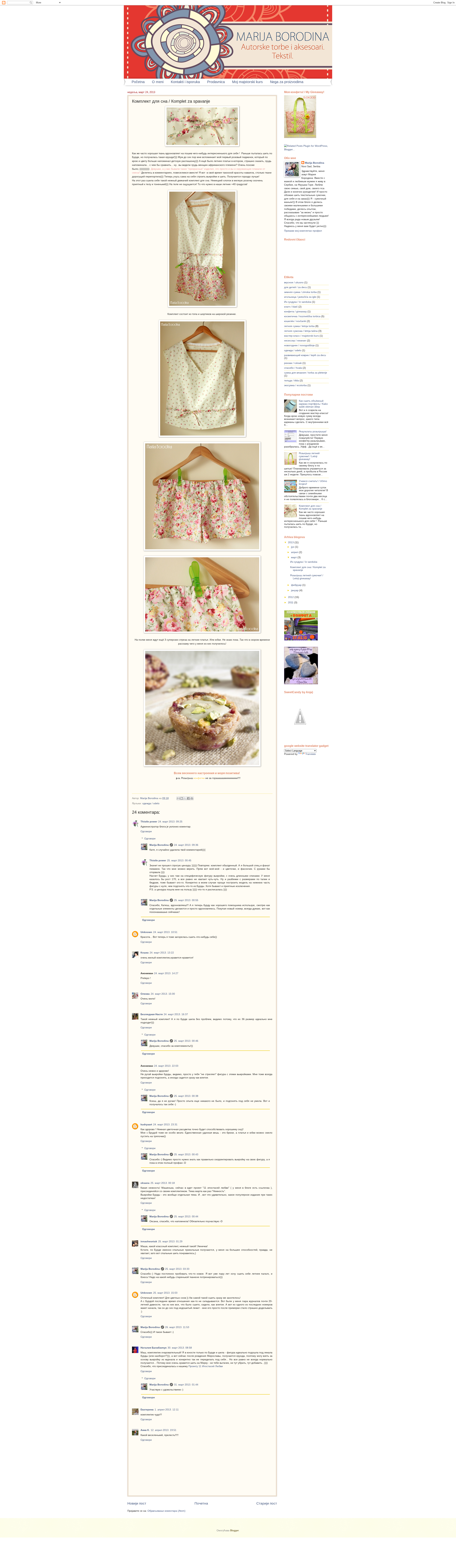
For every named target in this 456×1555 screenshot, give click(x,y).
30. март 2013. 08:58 (180, 1347)
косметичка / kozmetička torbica (302, 316)
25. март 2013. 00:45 (179, 860)
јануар (295, 590)
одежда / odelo (150, 803)
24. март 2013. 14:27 (166, 973)
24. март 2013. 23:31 (165, 1124)
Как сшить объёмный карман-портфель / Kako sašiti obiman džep (313, 404)
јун (293, 547)
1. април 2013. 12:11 (167, 1409)
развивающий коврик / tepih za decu (305, 355)
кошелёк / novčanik (295, 321)
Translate (310, 754)
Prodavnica (216, 82)
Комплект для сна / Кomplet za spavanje (310, 507)
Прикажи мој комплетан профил (303, 230)
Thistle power (149, 821)
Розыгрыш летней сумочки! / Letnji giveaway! (309, 456)
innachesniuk (149, 1241)
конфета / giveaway (295, 311)
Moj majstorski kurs (247, 82)
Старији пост (266, 1503)
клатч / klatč (291, 306)
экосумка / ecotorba (295, 385)
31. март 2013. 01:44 (186, 1384)
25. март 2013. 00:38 (186, 1096)
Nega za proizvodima (286, 82)
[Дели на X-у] (185, 798)
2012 (291, 597)
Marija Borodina (149, 798)
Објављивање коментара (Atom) (166, 1511)
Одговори (146, 831)
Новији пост (136, 1503)
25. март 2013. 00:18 (163, 1183)
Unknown (146, 932)
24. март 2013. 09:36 (186, 845)
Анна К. (145, 1430)
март (294, 557)
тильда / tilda (291, 380)
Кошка (145, 952)
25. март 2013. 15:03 (165, 1292)
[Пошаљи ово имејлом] (178, 798)
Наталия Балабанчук (154, 1347)
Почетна (201, 1503)
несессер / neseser (295, 340)
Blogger (234, 1530)
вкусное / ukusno (294, 282)
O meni (158, 82)
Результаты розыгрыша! (313, 431)
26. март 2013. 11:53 (177, 1327)
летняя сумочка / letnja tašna (301, 331)
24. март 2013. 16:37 (176, 1014)
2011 (291, 602)
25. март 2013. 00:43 (186, 1154)
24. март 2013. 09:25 (170, 821)
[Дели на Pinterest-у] (192, 798)
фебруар (296, 585)
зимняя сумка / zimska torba (300, 292)
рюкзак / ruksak (293, 363)
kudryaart (146, 1124)
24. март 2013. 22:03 (166, 1066)
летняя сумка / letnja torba (299, 326)
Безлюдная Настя (152, 1014)
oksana (145, 1183)
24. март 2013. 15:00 (163, 994)
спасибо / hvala (293, 368)
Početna (138, 82)
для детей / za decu (295, 287)
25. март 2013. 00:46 (186, 1041)
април (295, 552)
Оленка (145, 994)
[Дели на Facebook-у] (188, 798)
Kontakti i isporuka (185, 82)
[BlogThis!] (181, 798)
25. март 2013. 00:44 (186, 1216)
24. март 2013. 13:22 (162, 952)
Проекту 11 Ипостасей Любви (205, 1366)
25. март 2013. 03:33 (177, 1269)
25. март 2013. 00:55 (186, 900)
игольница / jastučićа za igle (300, 297)
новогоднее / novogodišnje (299, 345)
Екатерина (147, 1409)
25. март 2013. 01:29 (170, 1241)
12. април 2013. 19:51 (163, 1430)
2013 (291, 542)
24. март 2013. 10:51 (165, 932)
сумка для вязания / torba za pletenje (305, 372)
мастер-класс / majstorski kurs (301, 335)
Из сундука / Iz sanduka (297, 302)
